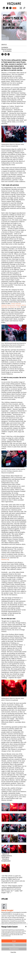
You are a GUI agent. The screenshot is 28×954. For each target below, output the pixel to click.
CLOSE (25, 9)
